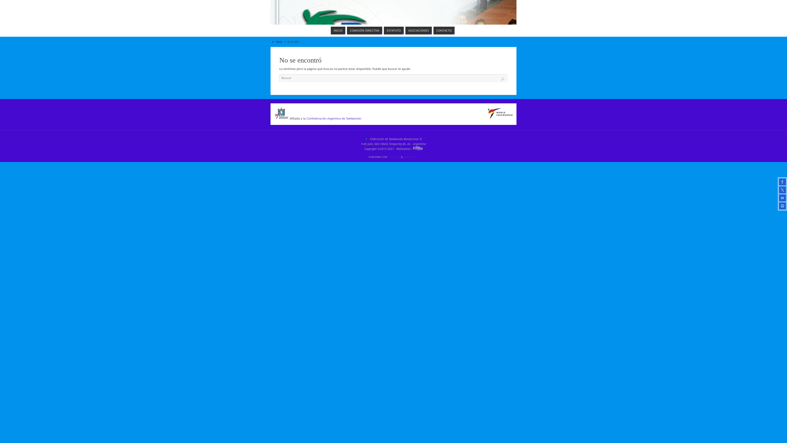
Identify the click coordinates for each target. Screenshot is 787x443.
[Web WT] (500, 118)
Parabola (394, 157)
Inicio (279, 41)
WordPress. (411, 157)
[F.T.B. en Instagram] (782, 205)
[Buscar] (502, 79)
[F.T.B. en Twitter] (782, 189)
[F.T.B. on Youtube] (782, 197)
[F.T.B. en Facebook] (782, 181)
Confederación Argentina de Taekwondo (333, 118)
